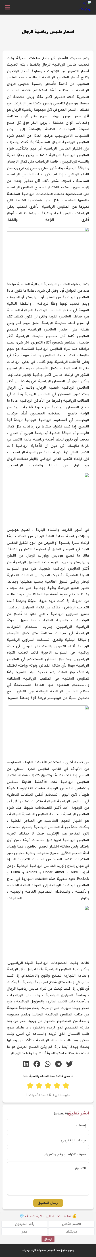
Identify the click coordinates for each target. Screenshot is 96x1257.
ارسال (48, 1239)
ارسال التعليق (48, 1202)
